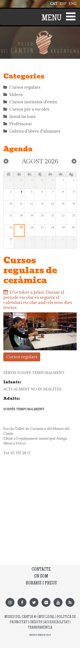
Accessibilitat (56, 622)
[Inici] (40, 33)
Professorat (20, 123)
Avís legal (46, 617)
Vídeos (16, 94)
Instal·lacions (22, 116)
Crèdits (35, 622)
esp (63, 3)
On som (41, 576)
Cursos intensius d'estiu (33, 101)
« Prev (6, 161)
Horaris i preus (41, 583)
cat (54, 3)
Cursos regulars (24, 87)
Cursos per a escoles (29, 109)
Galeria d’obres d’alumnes (34, 131)
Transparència (40, 628)
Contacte (41, 569)
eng (73, 3)
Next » (74, 161)
